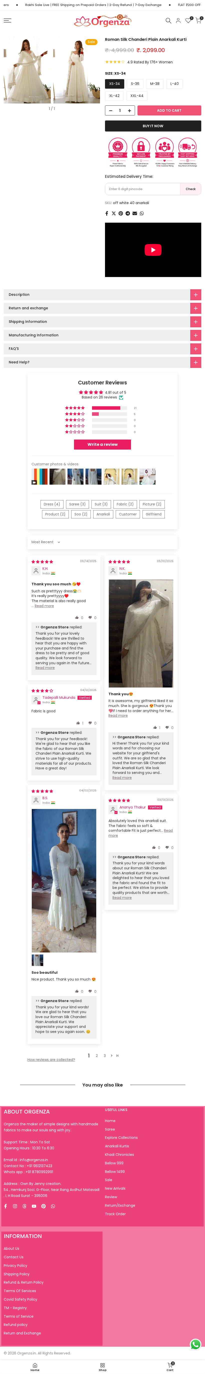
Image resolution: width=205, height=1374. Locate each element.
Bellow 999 (114, 1163)
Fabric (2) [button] (125, 504)
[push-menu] (7, 21)
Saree (110, 1129)
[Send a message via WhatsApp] (195, 1344)
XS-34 (114, 83)
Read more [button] (44, 605)
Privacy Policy (15, 1265)
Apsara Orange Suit (43, 1366)
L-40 (174, 83)
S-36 (135, 83)
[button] (75, 408)
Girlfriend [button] (154, 514)
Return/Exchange (120, 1205)
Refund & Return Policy (24, 1282)
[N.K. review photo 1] (141, 633)
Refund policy (16, 1324)
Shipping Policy (17, 1274)
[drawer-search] (168, 21)
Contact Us (14, 1257)
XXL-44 (137, 95)
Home (110, 1120)
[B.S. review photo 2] (38, 960)
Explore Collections (121, 1137)
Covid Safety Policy (20, 1299)
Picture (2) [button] (152, 504)
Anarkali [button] (103, 514)
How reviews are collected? (51, 1059)
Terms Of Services (20, 1290)
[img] (42, 561)
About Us (11, 1248)
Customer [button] (128, 514)
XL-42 (114, 95)
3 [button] (105, 1055)
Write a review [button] (103, 444)
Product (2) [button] (55, 514)
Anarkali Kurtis (117, 1146)
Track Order (115, 1213)
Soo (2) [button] (81, 514)
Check (191, 189)
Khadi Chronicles (119, 1154)
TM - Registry (15, 1307)
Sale (108, 1179)
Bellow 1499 (115, 1171)
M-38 (155, 83)
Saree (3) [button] (77, 504)
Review (111, 1196)
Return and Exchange (22, 1333)
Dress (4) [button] (52, 504)
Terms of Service (19, 1316)
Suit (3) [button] (101, 504)
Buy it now (153, 125)
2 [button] (97, 1055)
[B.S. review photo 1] (64, 881)
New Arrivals (115, 1188)
